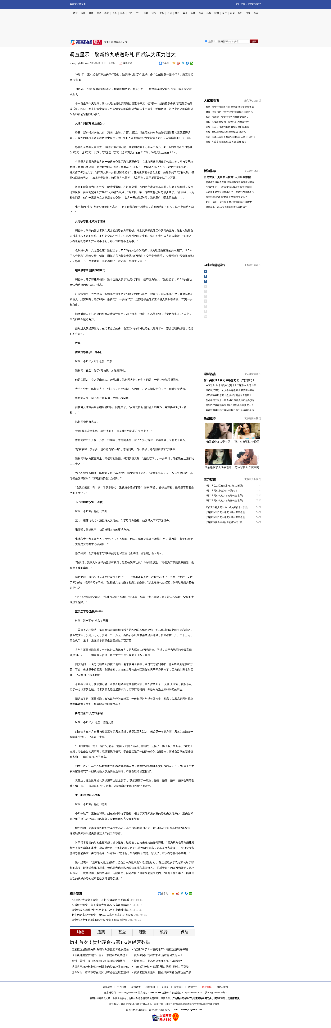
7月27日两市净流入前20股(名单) (222, 490)
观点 (185, 13)
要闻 (106, 13)
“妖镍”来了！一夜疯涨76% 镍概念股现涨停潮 (161, 949)
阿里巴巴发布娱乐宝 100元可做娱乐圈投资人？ (229, 405)
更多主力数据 (251, 479)
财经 (99, 13)
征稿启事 (107, 987)
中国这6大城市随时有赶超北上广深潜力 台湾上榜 (231, 385)
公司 (169, 13)
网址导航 (206, 987)
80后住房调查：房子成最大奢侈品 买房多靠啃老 (100, 904)
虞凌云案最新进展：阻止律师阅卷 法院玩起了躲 (162, 972)
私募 (208, 13)
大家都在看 (211, 100)
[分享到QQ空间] (174, 63)
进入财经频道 (251, 171)
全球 (193, 13)
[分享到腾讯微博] (182, 63)
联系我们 (150, 987)
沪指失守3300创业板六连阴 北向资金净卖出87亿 (100, 966)
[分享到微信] (191, 63)
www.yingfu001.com (79, 63)
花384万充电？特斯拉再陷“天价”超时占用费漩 (161, 966)
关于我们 (178, 987)
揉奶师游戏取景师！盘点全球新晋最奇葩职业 (229, 395)
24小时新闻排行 (214, 265)
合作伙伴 (121, 987)
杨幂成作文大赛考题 (218, 441)
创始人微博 (222, 987)
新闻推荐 (210, 171)
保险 (248, 13)
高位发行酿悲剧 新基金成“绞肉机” (229, 131)
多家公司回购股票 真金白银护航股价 (230, 126)
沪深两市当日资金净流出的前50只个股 (225, 512)
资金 (161, 13)
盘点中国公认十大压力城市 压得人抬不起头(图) (230, 400)
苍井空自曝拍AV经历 (246, 441)
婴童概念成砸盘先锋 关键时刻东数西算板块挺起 (100, 949)
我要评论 (127, 63)
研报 (154, 13)
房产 (224, 13)
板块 (146, 13)
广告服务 (164, 987)
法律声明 (192, 987)
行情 (83, 13)
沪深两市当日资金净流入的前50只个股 (225, 517)
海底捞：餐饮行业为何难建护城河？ (230, 117)
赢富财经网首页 (78, 4)
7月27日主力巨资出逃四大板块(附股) (224, 485)
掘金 (208, 126)
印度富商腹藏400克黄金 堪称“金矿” (230, 141)
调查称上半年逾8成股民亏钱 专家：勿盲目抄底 (99, 919)
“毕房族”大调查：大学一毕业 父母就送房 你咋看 (100, 900)
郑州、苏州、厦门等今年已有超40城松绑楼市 (98, 961)
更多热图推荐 (251, 418)
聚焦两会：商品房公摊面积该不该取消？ (158, 961)
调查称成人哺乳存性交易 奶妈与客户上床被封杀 (100, 909)
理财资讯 (115, 42)
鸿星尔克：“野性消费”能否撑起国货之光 (232, 112)
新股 (177, 13)
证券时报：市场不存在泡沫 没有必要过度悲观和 (100, 972)
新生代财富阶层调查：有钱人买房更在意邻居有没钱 (102, 914)
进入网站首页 (251, 100)
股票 (91, 13)
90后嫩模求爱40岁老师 (218, 467)
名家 (208, 117)
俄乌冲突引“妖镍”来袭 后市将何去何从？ (158, 955)
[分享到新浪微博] (178, 63)
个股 (130, 13)
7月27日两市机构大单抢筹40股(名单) (224, 495)
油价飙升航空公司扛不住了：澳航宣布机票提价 (100, 955)
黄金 (256, 13)
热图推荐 (210, 418)
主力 (138, 13)
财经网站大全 (254, 4)
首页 (75, 13)
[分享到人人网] (187, 63)
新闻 (220, 41)
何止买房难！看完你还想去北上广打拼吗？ (234, 136)
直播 (122, 13)
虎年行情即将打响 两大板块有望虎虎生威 (233, 107)
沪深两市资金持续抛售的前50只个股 (224, 522)
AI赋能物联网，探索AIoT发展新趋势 (230, 121)
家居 (232, 13)
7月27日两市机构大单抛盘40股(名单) (224, 500)
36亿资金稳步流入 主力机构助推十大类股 (227, 507)
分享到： (166, 63)
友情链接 (136, 987)
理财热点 (210, 374)
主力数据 (210, 479)
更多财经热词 (251, 265)
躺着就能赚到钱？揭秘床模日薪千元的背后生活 (230, 410)
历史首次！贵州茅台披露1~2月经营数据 (110, 942)
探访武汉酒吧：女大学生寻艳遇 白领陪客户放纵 (230, 390)
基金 (201, 13)
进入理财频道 (251, 374)
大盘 (114, 13)
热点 (208, 141)
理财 (216, 13)
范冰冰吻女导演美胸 (247, 467)
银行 (240, 13)
